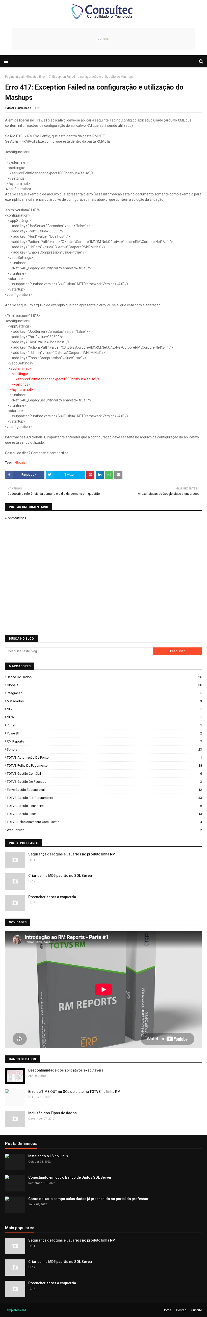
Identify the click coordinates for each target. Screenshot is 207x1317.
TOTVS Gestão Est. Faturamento (104, 798)
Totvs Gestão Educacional (104, 790)
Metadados (104, 701)
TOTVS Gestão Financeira (104, 806)
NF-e (104, 709)
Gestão (181, 1310)
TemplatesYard (15, 1310)
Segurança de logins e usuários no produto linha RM (71, 854)
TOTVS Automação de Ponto (104, 757)
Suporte (196, 1310)
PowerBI (104, 733)
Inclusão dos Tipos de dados (52, 1113)
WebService (104, 830)
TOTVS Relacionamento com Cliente (104, 822)
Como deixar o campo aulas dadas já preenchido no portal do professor (88, 1199)
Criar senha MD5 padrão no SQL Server (60, 876)
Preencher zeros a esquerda (52, 897)
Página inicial (14, 76)
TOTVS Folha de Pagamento (104, 765)
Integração (104, 693)
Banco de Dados (104, 677)
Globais (31, 76)
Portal (104, 725)
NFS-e (104, 717)
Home (167, 1310)
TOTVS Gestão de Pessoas (104, 782)
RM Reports (104, 741)
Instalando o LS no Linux (48, 1156)
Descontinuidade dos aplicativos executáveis (65, 1070)
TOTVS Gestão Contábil (104, 773)
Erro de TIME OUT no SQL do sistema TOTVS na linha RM (74, 1092)
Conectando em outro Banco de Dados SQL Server (70, 1177)
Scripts (104, 749)
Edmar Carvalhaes (18, 108)
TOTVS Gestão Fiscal (104, 814)
